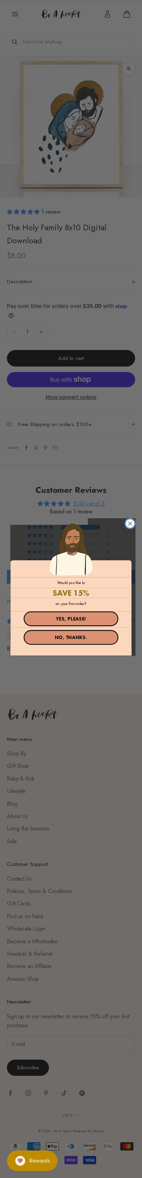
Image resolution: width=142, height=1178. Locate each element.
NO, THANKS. (71, 637)
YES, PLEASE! (71, 619)
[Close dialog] (130, 523)
